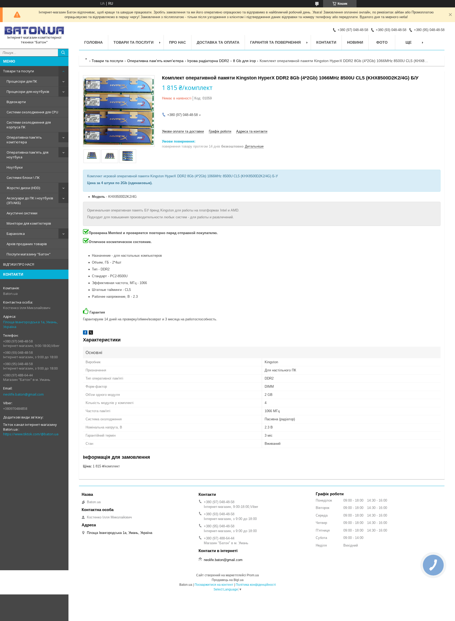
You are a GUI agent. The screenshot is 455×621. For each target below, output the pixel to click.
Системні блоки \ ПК (23, 177)
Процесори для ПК (22, 81)
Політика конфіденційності (256, 585)
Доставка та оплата (218, 42)
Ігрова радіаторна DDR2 (208, 61)
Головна (93, 42)
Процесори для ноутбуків (28, 91)
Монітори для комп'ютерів (29, 223)
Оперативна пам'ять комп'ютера (24, 139)
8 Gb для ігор (244, 61)
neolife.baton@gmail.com (23, 394)
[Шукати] (63, 53)
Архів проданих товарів (27, 243)
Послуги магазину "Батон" (29, 254)
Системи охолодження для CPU (32, 112)
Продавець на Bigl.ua (228, 580)
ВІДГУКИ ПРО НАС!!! (18, 264)
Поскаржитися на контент (214, 585)
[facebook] (85, 333)
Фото (382, 42)
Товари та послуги (18, 71)
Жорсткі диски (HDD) (23, 187)
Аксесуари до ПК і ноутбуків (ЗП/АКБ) (30, 200)
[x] (91, 333)
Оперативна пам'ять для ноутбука (27, 154)
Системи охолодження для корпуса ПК (29, 124)
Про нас (177, 42)
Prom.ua (253, 575)
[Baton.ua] (34, 30)
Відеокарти (16, 101)
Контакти (326, 42)
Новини (355, 42)
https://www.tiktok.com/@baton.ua (30, 434)
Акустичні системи (22, 213)
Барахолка (16, 233)
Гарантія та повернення (275, 42)
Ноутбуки (15, 167)
